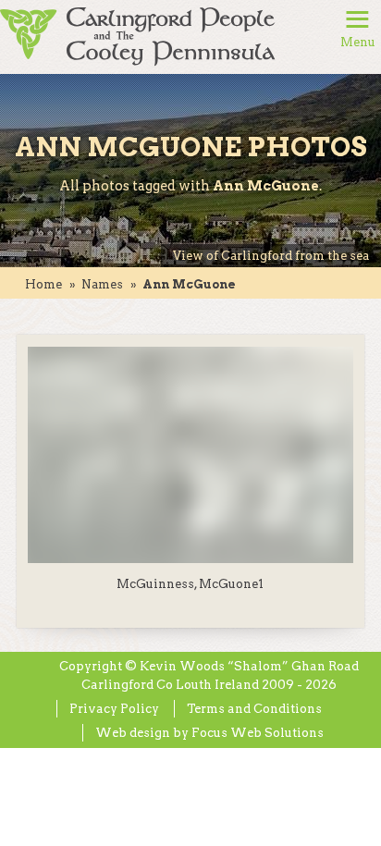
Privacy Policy (114, 709)
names (102, 284)
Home (43, 284)
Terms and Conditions (254, 709)
